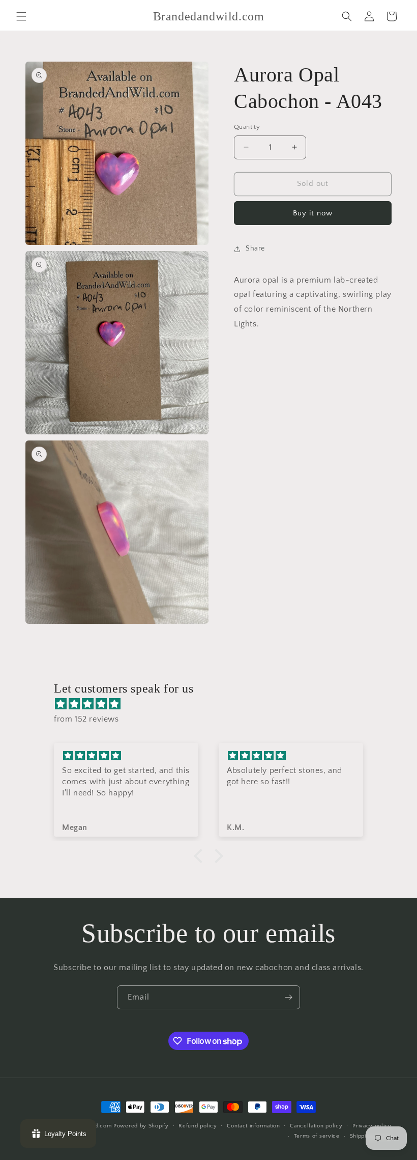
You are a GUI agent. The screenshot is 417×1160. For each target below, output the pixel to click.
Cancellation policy (316, 1126)
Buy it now (313, 213)
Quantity (247, 126)
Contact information (253, 1126)
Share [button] (255, 248)
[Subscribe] (288, 997)
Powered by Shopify (141, 1126)
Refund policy (197, 1126)
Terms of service (317, 1136)
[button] (21, 16)
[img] (213, 704)
